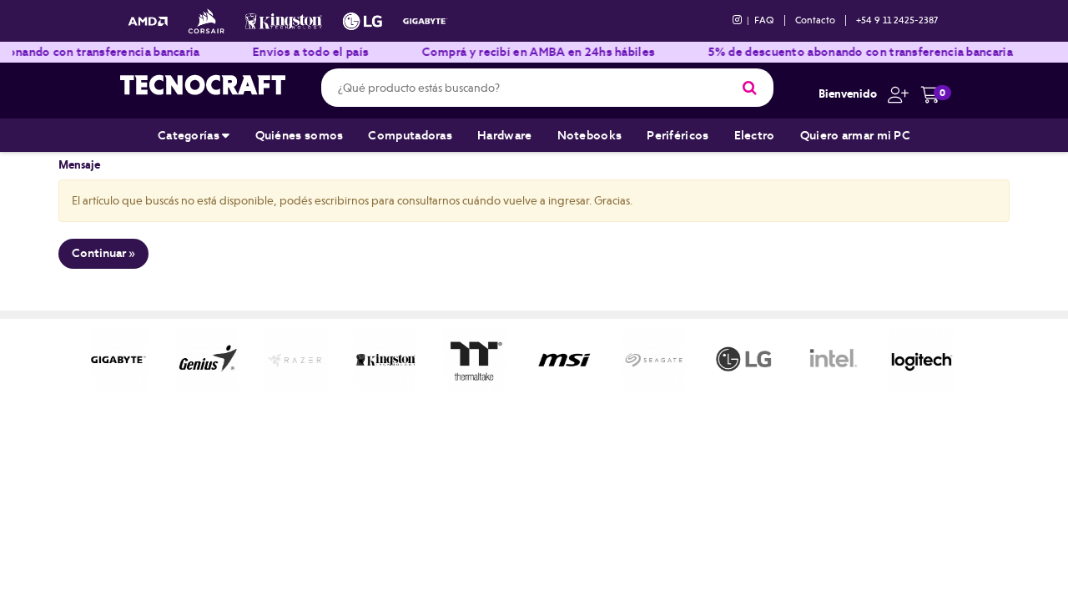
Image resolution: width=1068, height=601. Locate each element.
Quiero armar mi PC (855, 135)
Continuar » (103, 252)
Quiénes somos (299, 135)
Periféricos (677, 135)
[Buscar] (749, 87)
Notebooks (589, 135)
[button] (894, 93)
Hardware (504, 135)
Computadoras (410, 135)
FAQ (764, 20)
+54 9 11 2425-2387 (897, 20)
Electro (754, 135)
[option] (98, 359)
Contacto (815, 20)
